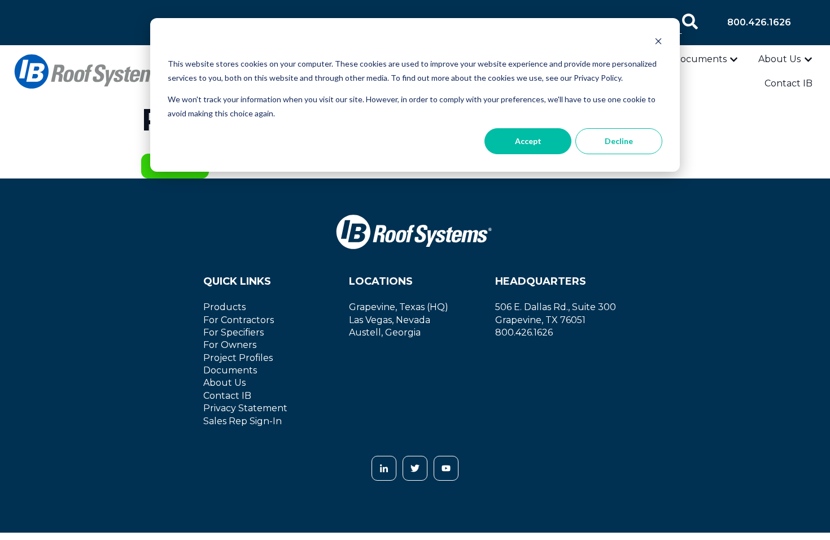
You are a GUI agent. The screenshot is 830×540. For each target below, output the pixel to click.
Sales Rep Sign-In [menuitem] (242, 421)
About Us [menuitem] (224, 382)
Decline (619, 141)
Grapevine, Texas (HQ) (398, 307)
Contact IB (788, 83)
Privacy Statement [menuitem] (245, 408)
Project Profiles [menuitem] (238, 357)
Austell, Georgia (385, 332)
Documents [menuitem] (230, 370)
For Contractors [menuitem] (238, 320)
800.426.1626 (759, 22)
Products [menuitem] (224, 307)
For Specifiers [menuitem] (233, 332)
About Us (779, 59)
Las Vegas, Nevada (389, 320)
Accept (528, 141)
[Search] (690, 22)
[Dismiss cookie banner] (658, 43)
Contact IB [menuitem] (227, 395)
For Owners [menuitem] (229, 344)
